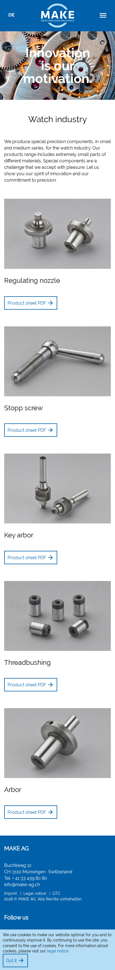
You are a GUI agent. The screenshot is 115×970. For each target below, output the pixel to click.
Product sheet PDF (31, 303)
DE (11, 15)
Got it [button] (15, 960)
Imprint (10, 893)
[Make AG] (57, 14)
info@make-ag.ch (22, 884)
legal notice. (58, 951)
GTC (56, 893)
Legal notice (34, 893)
